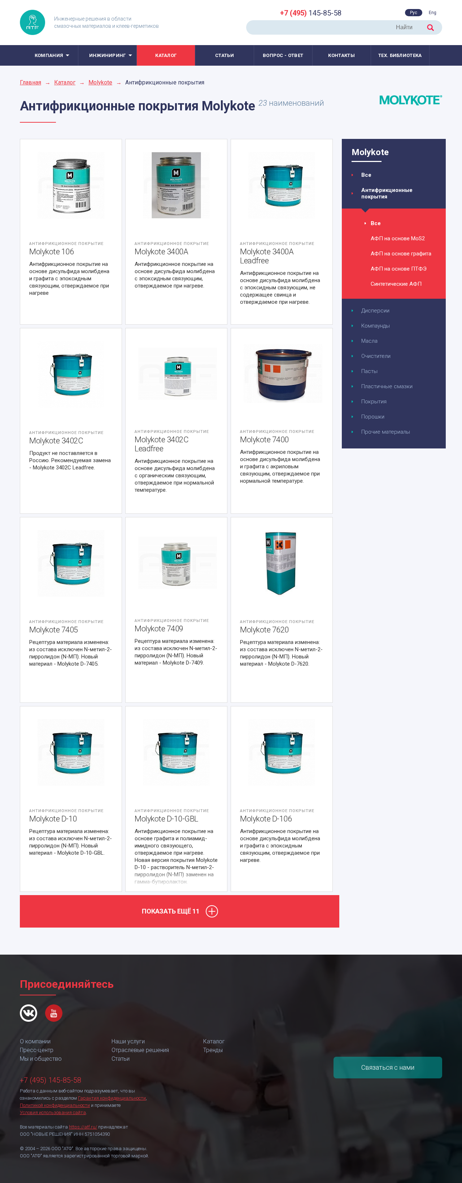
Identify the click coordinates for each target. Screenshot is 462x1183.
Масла (369, 341)
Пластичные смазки (387, 386)
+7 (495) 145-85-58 (50, 1080)
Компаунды (375, 326)
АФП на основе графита (401, 253)
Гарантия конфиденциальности (112, 1098)
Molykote (100, 82)
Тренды (213, 1050)
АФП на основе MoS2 (398, 238)
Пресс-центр (36, 1050)
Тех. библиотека (400, 55)
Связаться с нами (387, 1067)
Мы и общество (41, 1058)
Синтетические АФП (396, 284)
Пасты (369, 371)
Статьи (224, 55)
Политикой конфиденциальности (55, 1105)
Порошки (372, 416)
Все (366, 175)
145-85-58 (310, 13)
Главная (30, 82)
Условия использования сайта (53, 1112)
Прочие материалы (385, 432)
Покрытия (374, 401)
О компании (35, 1041)
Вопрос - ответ (283, 55)
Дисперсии (375, 310)
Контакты (341, 55)
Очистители (376, 356)
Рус (413, 12)
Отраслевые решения (140, 1050)
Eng (432, 12)
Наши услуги (128, 1041)
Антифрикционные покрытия (387, 193)
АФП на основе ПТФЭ (399, 269)
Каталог (165, 55)
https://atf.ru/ (83, 1127)
